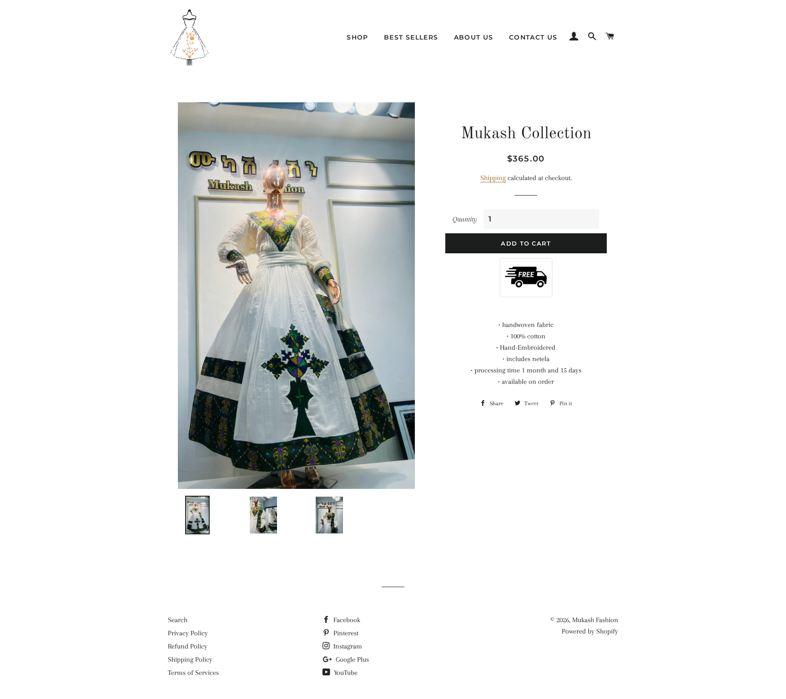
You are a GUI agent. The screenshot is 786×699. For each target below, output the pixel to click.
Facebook (346, 620)
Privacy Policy (188, 633)
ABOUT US (474, 37)
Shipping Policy (190, 659)
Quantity (465, 219)
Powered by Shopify (590, 631)
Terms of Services (193, 673)
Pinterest (345, 633)
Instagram (347, 646)
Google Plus (351, 659)
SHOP (357, 37)
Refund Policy (187, 646)
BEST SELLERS (411, 37)
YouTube (345, 673)
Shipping (493, 178)
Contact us (533, 37)
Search (177, 620)
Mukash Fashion (595, 620)
